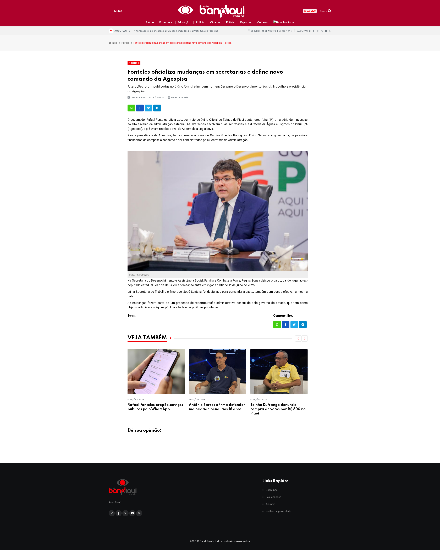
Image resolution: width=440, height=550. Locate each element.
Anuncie (270, 504)
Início (114, 42)
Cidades (215, 22)
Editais (230, 22)
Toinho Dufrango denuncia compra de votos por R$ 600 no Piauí (216, 409)
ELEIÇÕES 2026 (136, 399)
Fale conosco (273, 497)
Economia (165, 22)
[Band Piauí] (212, 11)
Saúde (150, 22)
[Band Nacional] (283, 22)
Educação (184, 22)
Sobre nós (272, 490)
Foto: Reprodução (139, 274)
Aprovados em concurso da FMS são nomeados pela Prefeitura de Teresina (177, 31)
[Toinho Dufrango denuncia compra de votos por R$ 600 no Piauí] (217, 371)
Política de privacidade (278, 511)
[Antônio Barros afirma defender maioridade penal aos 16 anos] (156, 371)
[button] (298, 338)
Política (125, 42)
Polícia (200, 22)
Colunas (262, 22)
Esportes (246, 22)
